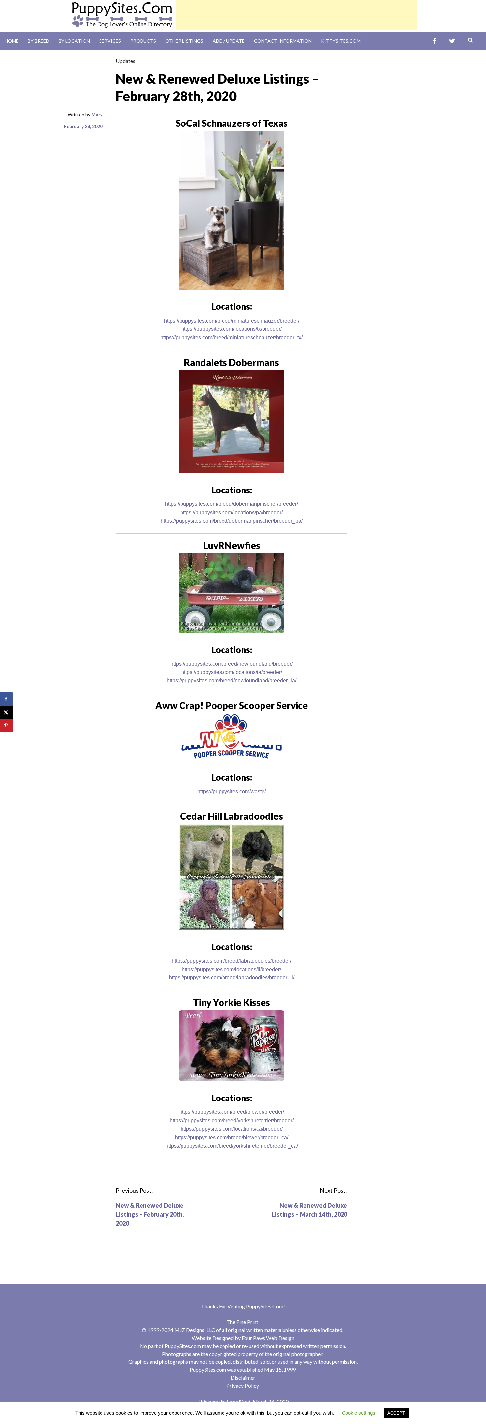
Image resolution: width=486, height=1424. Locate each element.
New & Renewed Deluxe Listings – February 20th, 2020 (150, 1214)
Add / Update (229, 41)
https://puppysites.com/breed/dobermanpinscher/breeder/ (231, 504)
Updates (125, 61)
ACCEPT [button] (396, 1413)
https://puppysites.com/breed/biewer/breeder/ (231, 1112)
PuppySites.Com (264, 1306)
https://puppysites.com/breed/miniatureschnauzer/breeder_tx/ (231, 337)
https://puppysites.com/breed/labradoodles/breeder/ (231, 961)
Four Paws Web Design (268, 1338)
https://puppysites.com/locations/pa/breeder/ (231, 512)
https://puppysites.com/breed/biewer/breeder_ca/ (231, 1137)
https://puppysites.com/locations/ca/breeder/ (232, 1129)
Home (12, 41)
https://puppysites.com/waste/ (231, 791)
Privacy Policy (242, 1385)
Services (110, 41)
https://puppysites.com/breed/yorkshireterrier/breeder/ (232, 1120)
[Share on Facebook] (6, 699)
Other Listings (184, 41)
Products (143, 41)
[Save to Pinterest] (6, 725)
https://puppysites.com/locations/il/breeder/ (231, 969)
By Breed (38, 41)
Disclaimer (243, 1377)
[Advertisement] (296, 15)
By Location (74, 41)
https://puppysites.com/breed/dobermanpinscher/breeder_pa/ (232, 521)
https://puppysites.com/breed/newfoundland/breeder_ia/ (231, 680)
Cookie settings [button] (358, 1413)
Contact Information (283, 41)
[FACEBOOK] (435, 41)
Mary (96, 114)
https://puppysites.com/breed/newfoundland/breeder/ (231, 664)
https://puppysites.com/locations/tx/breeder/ (231, 329)
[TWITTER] (452, 41)
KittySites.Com (341, 41)
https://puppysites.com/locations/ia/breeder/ (231, 672)
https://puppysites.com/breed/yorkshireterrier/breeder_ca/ (231, 1146)
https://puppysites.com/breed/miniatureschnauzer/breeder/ (231, 321)
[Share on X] (6, 712)
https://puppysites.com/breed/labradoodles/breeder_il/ (231, 977)
